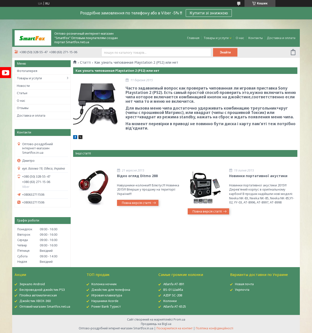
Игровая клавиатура (106, 295)
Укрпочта (242, 289)
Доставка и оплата (281, 38)
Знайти (225, 52)
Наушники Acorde (104, 301)
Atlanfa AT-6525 (174, 306)
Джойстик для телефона (110, 289)
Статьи (22, 93)
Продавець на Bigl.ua (156, 324)
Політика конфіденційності (214, 328)
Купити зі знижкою (209, 13)
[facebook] (75, 138)
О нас (240, 38)
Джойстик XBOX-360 (35, 301)
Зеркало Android (32, 284)
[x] (80, 138)
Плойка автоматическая (38, 295)
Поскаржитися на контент (174, 328)
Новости (23, 85)
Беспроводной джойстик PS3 (42, 289)
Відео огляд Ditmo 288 (137, 175)
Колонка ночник (104, 284)
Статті (85, 62)
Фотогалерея (27, 71)
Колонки (170, 301)
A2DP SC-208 (172, 295)
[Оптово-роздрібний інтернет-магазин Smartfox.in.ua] (33, 37)
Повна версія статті (136, 203)
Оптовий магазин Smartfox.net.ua (45, 306)
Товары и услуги (216, 38)
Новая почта (244, 284)
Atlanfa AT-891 (173, 284)
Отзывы (23, 108)
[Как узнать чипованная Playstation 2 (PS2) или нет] (97, 103)
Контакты (255, 38)
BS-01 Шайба (173, 289)
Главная (193, 38)
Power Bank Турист (106, 306)
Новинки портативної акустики (258, 175)
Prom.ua (179, 319)
